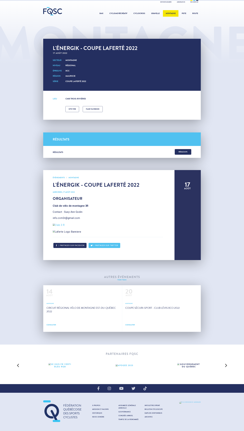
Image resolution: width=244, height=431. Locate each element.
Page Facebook (93, 109)
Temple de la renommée (128, 419)
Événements (59, 177)
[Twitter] (133, 388)
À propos (96, 405)
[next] (225, 365)
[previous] (18, 365)
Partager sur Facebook (72, 245)
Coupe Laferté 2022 (75, 81)
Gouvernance (124, 412)
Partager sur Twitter (106, 245)
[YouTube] (121, 388)
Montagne (171, 13)
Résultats (183, 152)
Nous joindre (98, 417)
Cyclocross (139, 13)
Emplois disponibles (153, 413)
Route (195, 13)
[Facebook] (98, 388)
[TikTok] (145, 388)
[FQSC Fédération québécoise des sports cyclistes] (59, 11)
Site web (72, 109)
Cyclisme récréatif (118, 13)
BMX (101, 13)
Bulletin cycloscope (154, 409)
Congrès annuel (125, 415)
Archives (148, 417)
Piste (184, 13)
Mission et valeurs (100, 409)
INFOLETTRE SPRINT (152, 405)
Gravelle (155, 13)
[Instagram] (109, 388)
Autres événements (122, 277)
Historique (97, 413)
